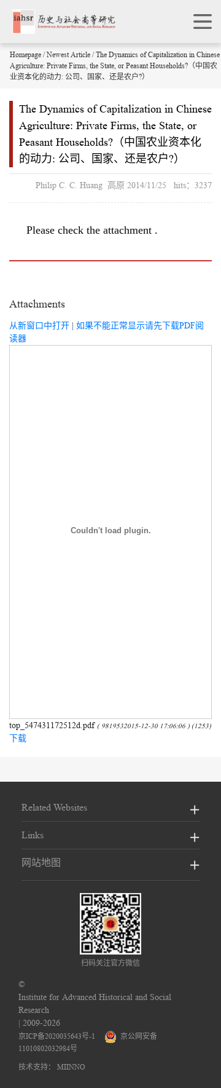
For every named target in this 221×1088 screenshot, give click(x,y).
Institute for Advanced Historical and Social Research (94, 1003)
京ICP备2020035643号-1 (56, 1036)
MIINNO (71, 1066)
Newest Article (68, 54)
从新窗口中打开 (39, 325)
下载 (17, 738)
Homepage (25, 54)
